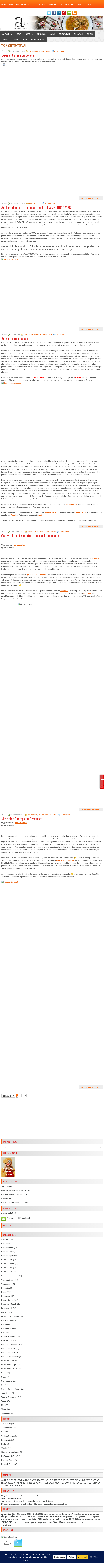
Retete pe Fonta (7, 1361)
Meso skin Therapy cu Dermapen (21, 818)
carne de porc (49, 1514)
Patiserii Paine (7, 1328)
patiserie (52, 1519)
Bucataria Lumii (7, 1248)
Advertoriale (33, 51)
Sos (2, 1385)
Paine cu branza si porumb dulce (14, 1194)
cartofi (70, 1514)
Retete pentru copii (8, 1365)
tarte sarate (84, 1523)
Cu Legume (5, 1284)
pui (99, 1519)
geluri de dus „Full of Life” (37, 575)
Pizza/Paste (78, 34)
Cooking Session (8, 1436)
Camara (5, 39)
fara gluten (67, 1517)
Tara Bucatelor (50, 512)
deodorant (64, 591)
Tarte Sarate (6, 1393)
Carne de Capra (7, 1252)
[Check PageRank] (9, 1537)
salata (50, 1523)
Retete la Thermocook (10, 1357)
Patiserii (4, 1324)
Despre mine (13, 4)
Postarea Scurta (7, 1460)
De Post (4, 1288)
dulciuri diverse (44, 1517)
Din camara (5, 1296)
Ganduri (4, 1448)
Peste (3, 1332)
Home (3, 4)
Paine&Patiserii (64, 34)
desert (15, 1516)
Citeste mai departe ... (91, 198)
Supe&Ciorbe (41, 34)
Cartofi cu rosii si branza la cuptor (14, 1202)
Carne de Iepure (7, 1256)
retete (6, 1522)
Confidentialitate (9, 9)
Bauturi (90, 34)
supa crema (71, 1523)
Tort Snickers (6, 1186)
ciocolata (77, 1514)
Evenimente (40, 4)
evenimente (56, 1516)
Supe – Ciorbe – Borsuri (10, 1389)
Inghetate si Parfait (8, 1304)
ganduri (82, 1517)
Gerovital (96, 558)
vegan (95, 1523)
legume (96, 1517)
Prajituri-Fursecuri (8, 1336)
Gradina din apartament (10, 1452)
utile (90, 1523)
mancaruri (6, 1519)
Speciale (16, 39)
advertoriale (6, 1514)
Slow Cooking (6, 1381)
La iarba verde (6, 1308)
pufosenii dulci (91, 1519)
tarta (78, 1523)
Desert (19, 34)
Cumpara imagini (66, 4)
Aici (40, 515)
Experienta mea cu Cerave (17, 55)
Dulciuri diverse (7, 1300)
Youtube (14, 515)
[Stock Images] (8, 1177)
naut (40, 1519)
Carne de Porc (7, 1268)
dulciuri (32, 1516)
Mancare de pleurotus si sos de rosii (15, 1190)
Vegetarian (5, 1413)
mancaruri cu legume (19, 1519)
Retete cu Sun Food (9, 1345)
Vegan (3, 1409)
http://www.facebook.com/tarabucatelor (50, 1504)
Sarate (29, 34)
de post (6, 1516)
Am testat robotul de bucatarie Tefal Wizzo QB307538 (36, 207)
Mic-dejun (5, 1312)
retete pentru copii (33, 1523)
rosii (45, 1523)
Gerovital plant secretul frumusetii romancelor (31, 535)
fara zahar (74, 1517)
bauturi (23, 1514)
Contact (90, 4)
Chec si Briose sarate (9, 1276)
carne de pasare (35, 1514)
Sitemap (80, 4)
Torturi (3, 1401)
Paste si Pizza (7, 1320)
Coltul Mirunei (6, 1432)
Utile (25, 39)
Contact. (51, 1501)
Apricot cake (6, 1198)
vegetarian (6, 1525)
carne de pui (61, 1514)
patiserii (60, 1519)
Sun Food (59, 1522)
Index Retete (26, 4)
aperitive (16, 1514)
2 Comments (65, 815)
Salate (52, 34)
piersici (67, 1519)
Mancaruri (7, 34)
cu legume (94, 1514)
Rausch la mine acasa (15, 338)
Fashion (37, 335)
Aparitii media (6, 1428)
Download (51, 4)
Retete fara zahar (8, 1353)
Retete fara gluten (8, 1349)
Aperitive (4, 1239)
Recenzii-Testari (44, 51)
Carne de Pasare (7, 1264)
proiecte (83, 1519)
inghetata (88, 1517)
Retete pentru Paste (9, 1369)
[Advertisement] (52, 1119)
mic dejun (32, 1519)
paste (45, 1519)
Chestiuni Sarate (7, 1280)
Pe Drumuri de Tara (38, 39)
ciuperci (85, 1514)
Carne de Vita (6, 1272)
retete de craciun (19, 1523)
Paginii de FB (80, 512)
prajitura (74, 1519)
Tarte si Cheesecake (9, 1397)
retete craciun (6, 1341)
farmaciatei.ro (71, 504)
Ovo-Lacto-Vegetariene (10, 1316)
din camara (24, 1517)
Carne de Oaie (7, 1260)
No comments (59, 51)
